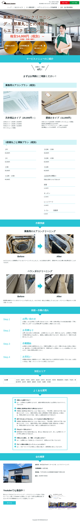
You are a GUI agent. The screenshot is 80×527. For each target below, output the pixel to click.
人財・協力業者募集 (66, 7)
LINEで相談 (74, 2)
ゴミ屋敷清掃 (30, 7)
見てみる (9, 502)
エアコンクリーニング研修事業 (47, 7)
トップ (9, 7)
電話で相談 (65, 2)
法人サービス (19, 7)
